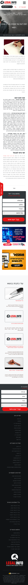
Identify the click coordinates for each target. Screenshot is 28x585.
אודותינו (19, 421)
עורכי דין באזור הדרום (15, 517)
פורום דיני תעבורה (17, 496)
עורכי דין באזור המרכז (15, 510)
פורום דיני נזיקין (17, 487)
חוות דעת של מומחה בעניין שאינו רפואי (15, 14)
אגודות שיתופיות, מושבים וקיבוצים (14, 467)
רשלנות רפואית (17, 465)
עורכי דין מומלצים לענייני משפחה (13, 519)
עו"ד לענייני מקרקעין (15, 535)
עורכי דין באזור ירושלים (15, 515)
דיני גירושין (18, 446)
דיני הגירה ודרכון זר (16, 448)
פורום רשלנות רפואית (16, 485)
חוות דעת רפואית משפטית (8, 155)
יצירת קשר (18, 439)
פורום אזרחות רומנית (16, 476)
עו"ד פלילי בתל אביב (15, 542)
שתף (14, 188)
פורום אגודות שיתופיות (16, 490)
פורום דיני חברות (17, 492)
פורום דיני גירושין (17, 483)
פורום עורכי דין (18, 435)
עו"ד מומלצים (18, 432)
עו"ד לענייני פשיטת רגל (15, 537)
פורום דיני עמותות (17, 494)
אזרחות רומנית (16, 533)
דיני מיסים (19, 453)
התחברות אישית (17, 428)
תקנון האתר (18, 437)
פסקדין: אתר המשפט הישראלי (13, 546)
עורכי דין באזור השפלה (15, 512)
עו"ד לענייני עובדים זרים (15, 521)
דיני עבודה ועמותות (17, 460)
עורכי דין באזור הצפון (15, 505)
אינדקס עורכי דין (17, 423)
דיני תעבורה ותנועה (17, 462)
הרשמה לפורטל (17, 425)
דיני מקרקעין (18, 455)
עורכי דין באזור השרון (15, 508)
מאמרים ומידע (11, 13)
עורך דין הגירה (17, 524)
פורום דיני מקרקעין (17, 480)
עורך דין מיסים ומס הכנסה (14, 539)
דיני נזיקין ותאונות (17, 458)
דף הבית (20, 13)
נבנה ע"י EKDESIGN (15, 573)
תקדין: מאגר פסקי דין (15, 549)
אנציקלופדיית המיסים (15, 544)
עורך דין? (7, 6)
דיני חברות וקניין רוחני (16, 451)
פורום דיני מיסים (17, 478)
